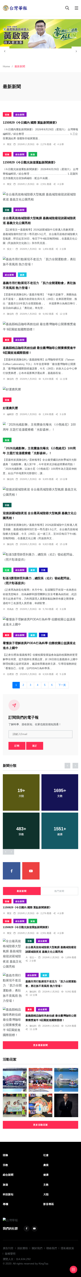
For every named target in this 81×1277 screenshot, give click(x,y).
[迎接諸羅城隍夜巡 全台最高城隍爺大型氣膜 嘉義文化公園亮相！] (40, 492)
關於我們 (37, 1248)
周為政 (10, 609)
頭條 (7, 114)
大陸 (46, 1194)
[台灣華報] (15, 7)
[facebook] (11, 871)
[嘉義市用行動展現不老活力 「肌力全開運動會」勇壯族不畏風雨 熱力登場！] (40, 262)
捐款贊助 (22, 1248)
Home (6, 66)
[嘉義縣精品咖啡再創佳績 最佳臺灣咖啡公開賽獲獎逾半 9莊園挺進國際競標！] (40, 327)
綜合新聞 (19, 114)
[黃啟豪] (40, 33)
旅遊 (33, 154)
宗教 (7, 210)
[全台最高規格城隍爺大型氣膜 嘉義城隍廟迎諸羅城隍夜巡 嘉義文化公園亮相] (40, 197)
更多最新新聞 (40, 1045)
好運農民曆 (10, 408)
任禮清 (10, 674)
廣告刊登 (8, 1248)
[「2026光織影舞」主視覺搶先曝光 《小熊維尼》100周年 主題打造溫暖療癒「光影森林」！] (40, 427)
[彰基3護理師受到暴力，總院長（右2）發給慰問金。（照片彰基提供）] (40, 557)
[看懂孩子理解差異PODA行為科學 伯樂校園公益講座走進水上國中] (40, 622)
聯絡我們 (51, 1248)
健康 (22, 275)
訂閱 (17, 746)
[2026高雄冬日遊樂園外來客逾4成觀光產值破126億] (66, 1080)
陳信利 (10, 314)
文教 (43, 570)
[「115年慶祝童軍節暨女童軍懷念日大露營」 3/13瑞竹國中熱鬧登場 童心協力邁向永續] (15, 1080)
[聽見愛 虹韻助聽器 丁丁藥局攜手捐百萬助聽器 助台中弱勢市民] (15, 1105)
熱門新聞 (59, 891)
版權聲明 (10, 1253)
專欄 (5, 1204)
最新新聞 (22, 891)
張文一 (10, 249)
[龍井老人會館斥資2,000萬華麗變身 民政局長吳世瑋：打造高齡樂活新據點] (41, 1080)
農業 (7, 340)
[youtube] (31, 871)
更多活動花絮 (40, 1124)
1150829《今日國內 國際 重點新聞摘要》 (30, 122)
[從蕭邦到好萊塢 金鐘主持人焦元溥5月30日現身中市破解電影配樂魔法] (66, 1105)
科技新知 (8, 1194)
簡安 (9, 144)
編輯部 (10, 414)
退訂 (34, 746)
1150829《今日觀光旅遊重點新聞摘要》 (30, 162)
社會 (7, 570)
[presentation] (4, 51)
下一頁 (62, 685)
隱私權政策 (67, 1248)
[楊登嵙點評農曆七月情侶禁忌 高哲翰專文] (41, 1105)
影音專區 (48, 1204)
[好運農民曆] (40, 389)
